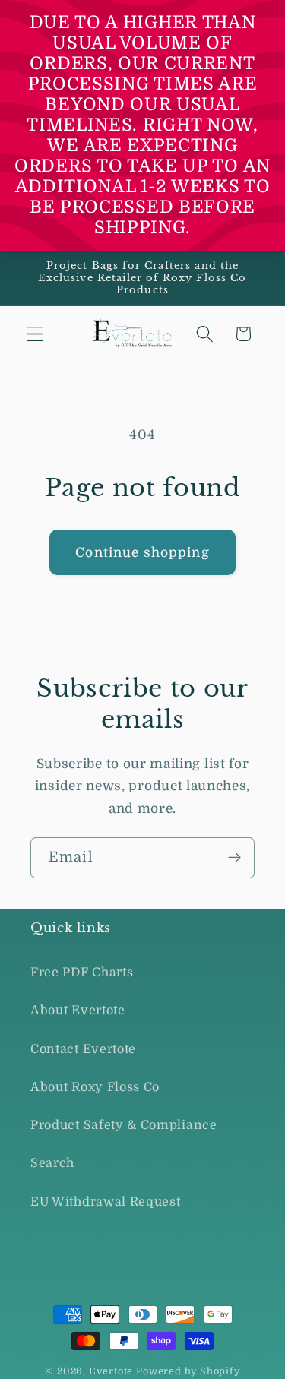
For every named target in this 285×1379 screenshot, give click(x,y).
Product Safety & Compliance (123, 1125)
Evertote (111, 1371)
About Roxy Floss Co (95, 1087)
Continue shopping (142, 552)
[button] (35, 334)
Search (52, 1163)
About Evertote (77, 1010)
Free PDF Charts (81, 972)
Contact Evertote (83, 1049)
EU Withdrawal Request (105, 1202)
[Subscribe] (234, 857)
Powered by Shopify (188, 1371)
